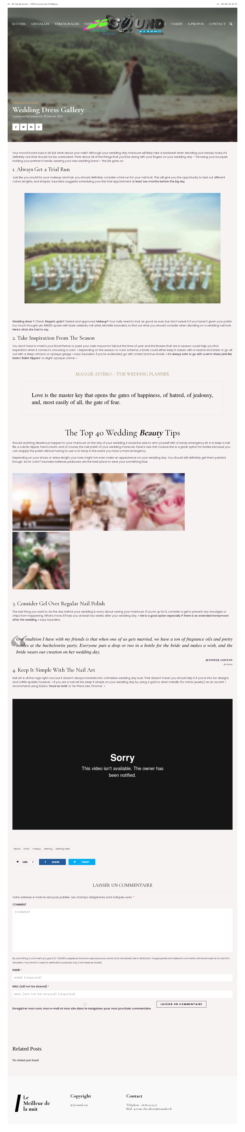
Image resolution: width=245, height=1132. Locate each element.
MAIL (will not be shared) (30, 986)
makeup (37, 848)
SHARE (52, 862)
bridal (26, 848)
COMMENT (19, 904)
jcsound (36, 116)
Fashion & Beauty (25, 103)
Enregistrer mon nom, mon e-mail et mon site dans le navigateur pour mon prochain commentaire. (81, 1008)
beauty (17, 848)
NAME (17, 970)
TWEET (81, 862)
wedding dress (62, 848)
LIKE (28, 862)
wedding (48, 848)
